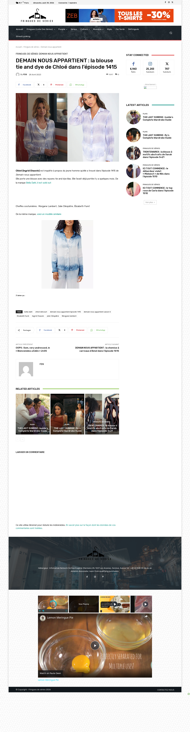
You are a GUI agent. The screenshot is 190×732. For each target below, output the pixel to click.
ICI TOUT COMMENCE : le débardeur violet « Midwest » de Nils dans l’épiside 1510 (156, 172)
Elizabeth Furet (23, 316)
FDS (25, 74)
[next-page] (22, 439)
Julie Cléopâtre (53, 316)
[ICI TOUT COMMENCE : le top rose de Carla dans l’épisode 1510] (133, 189)
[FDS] (18, 74)
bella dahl (28, 312)
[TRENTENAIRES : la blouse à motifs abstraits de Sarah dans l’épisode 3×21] (102, 414)
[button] (170, 32)
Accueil (19, 47)
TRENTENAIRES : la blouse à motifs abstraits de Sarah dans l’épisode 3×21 (102, 428)
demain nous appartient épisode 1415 (65, 312)
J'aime (133, 62)
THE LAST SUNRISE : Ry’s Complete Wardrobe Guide (67, 429)
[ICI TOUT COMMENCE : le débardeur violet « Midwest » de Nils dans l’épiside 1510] (133, 171)
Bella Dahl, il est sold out (38, 182)
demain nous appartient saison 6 (97, 312)
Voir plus (149, 202)
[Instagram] (169, 2)
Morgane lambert (69, 316)
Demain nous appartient (51, 47)
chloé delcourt (41, 312)
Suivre (150, 62)
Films (32, 424)
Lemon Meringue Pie (60, 617)
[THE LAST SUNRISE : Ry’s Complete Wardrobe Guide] (67, 414)
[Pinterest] (103, 577)
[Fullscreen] (66, 611)
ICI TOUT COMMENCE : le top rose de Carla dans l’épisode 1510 (158, 191)
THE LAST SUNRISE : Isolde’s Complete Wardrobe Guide (33, 429)
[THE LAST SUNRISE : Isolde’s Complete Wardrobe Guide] (33, 414)
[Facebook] (165, 2)
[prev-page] (17, 439)
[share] (146, 616)
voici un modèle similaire (49, 214)
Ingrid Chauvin (38, 316)
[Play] (40, 611)
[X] (172, 2)
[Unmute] (43, 611)
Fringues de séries (31, 47)
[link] (43, 618)
